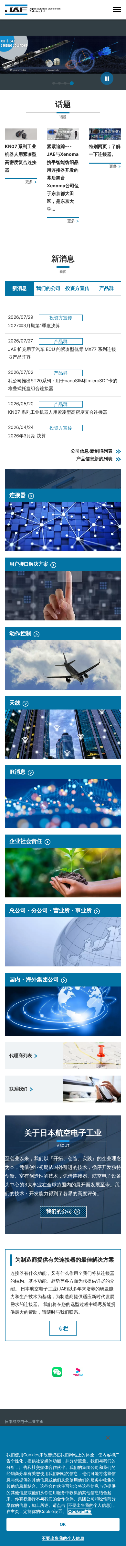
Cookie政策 (79, 1511)
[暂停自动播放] (106, 78)
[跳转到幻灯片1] (53, 83)
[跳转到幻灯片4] (72, 83)
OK (63, 1524)
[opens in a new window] (57, 1371)
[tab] (19, 288)
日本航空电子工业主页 (24, 1421)
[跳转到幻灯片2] (59, 83)
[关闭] (108, 1438)
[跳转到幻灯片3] (65, 83)
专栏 (63, 1328)
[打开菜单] (116, 9)
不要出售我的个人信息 (63, 1538)
